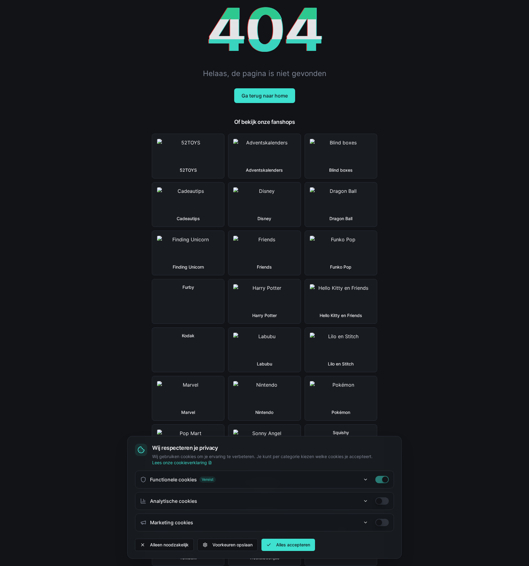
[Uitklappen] (365, 479)
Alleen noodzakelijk (169, 544)
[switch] (382, 479)
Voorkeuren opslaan (232, 544)
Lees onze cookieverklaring (179, 462)
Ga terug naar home (265, 96)
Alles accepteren (293, 544)
